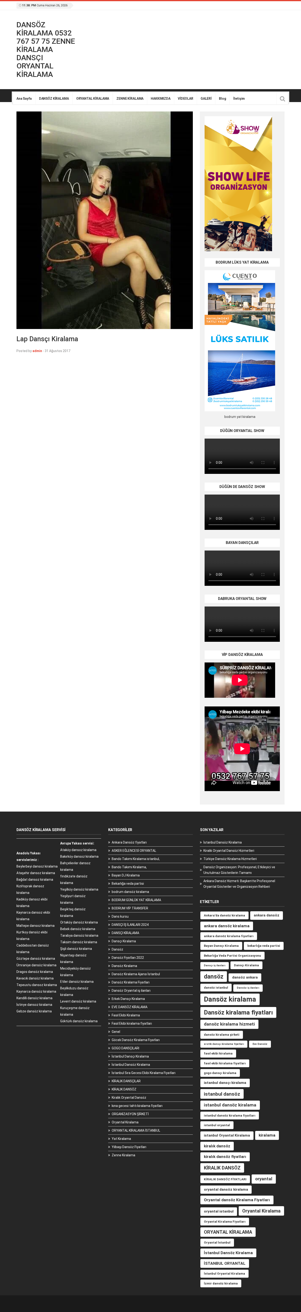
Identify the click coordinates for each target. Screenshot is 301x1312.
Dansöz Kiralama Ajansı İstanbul (136, 974)
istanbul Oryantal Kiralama (227, 1135)
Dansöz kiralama (230, 999)
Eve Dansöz (260, 1044)
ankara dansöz (266, 915)
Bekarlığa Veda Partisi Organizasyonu (232, 955)
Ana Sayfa (24, 98)
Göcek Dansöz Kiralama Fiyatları (136, 1040)
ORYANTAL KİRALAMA (92, 98)
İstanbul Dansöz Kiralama (131, 1064)
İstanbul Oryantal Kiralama (224, 1273)
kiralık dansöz (217, 1146)
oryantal (263, 1178)
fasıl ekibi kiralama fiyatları (225, 1063)
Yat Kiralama (121, 1139)
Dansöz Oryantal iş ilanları (131, 990)
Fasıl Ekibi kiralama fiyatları (132, 1023)
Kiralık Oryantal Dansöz (129, 1097)
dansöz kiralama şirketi (221, 1034)
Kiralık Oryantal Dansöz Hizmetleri (228, 850)
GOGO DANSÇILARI (125, 1048)
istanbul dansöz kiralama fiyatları (229, 1115)
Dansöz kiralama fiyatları (238, 1012)
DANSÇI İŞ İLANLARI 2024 (130, 925)
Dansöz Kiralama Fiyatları (131, 982)
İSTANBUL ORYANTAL (225, 1263)
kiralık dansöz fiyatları (225, 1156)
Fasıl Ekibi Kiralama (126, 1015)
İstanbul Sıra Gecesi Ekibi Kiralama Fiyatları (143, 1073)
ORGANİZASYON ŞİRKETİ (130, 1114)
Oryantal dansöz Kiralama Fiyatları (237, 1199)
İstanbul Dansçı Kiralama (130, 1056)
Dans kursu (120, 916)
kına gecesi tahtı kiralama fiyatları (137, 1106)
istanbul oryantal (217, 1125)
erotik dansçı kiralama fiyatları (224, 1044)
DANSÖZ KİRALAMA (54, 98)
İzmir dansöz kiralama (221, 1283)
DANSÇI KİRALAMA (125, 933)
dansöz (213, 976)
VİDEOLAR (185, 98)
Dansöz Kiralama (124, 966)
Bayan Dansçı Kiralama (221, 945)
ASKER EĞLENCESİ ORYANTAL (134, 850)
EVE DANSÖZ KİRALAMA (129, 1007)
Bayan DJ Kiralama (126, 875)
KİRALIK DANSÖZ (124, 1089)
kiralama (267, 1135)
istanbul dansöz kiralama (230, 1105)
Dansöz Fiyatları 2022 (128, 957)
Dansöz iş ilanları (248, 987)
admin (37, 351)
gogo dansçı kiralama (220, 1073)
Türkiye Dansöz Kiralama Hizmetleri (230, 859)
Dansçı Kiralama (124, 941)
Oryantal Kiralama (125, 1122)
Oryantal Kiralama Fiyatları (225, 1221)
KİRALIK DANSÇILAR (126, 1081)
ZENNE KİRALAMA (129, 98)
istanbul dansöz (222, 1094)
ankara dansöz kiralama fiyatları (228, 936)
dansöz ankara (245, 977)
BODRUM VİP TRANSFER (130, 908)
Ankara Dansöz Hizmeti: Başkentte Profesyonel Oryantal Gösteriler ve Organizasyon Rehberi (239, 883)
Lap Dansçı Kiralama (47, 339)
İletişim (239, 98)
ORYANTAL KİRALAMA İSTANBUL (136, 1130)
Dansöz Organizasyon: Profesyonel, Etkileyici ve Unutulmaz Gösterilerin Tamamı (239, 870)
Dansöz (117, 949)
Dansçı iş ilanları (214, 965)
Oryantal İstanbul (217, 1242)
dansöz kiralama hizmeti (229, 1024)
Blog (222, 98)
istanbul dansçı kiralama (225, 1083)
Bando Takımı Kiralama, (129, 867)
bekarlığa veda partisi (263, 945)
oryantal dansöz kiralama (226, 1189)
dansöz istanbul (216, 987)
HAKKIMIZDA (160, 98)
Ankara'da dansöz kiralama (224, 915)
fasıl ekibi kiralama (218, 1053)
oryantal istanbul (219, 1211)
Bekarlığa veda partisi (128, 883)
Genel (116, 1032)
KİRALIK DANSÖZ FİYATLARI (225, 1179)
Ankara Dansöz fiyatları (129, 842)
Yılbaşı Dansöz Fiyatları (129, 1147)
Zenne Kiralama (123, 1155)
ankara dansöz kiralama (227, 926)
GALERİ (206, 98)
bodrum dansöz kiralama (130, 892)
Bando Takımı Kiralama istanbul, (136, 859)
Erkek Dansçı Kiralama (128, 999)
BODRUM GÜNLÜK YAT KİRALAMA (136, 900)
